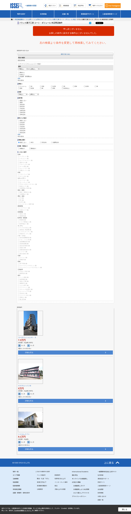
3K (97, 86)
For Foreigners (114, 5)
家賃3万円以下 (41, 482)
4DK (54, 88)
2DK (76, 86)
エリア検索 (16, 475)
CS (22, 198)
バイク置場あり (25, 222)
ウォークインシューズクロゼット (31, 267)
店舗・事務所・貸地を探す (21, 493)
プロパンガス (25, 164)
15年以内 (22, 112)
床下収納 (23, 263)
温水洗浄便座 (25, 245)
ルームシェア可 (25, 291)
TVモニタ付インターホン (28, 184)
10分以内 (22, 128)
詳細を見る (29, 352)
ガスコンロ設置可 (26, 289)
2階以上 (23, 297)
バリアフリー (25, 208)
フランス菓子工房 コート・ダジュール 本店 (62, 19)
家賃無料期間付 (42, 486)
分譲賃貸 (40, 489)
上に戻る (109, 462)
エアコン (23, 257)
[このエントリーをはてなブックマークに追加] (90, 23)
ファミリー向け (25, 295)
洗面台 (23, 247)
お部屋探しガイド (79, 486)
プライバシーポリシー (79, 496)
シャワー (23, 251)
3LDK (32, 88)
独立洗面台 (24, 253)
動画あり (33, 148)
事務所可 (23, 283)
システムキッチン (26, 231)
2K (64, 86)
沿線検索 (16, 479)
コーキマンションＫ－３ (27, 337)
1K (31, 86)
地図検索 (16, 482)
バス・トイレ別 (25, 239)
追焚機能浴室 (25, 241)
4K (42, 88)
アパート (22, 64)
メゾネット (24, 156)
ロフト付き (24, 176)
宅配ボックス (25, 170)
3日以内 (44, 142)
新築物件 (57, 475)
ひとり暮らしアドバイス (81, 493)
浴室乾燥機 (24, 243)
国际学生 (75, 475)
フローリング (25, 174)
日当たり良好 (25, 271)
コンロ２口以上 (25, 227)
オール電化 (24, 166)
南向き (23, 214)
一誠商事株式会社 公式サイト (107, 472)
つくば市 (28, 19)
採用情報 (100, 493)
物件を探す (21, 14)
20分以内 (22, 132)
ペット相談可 (41, 475)
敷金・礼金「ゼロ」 (43, 478)
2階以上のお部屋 (60, 489)
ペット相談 (24, 277)
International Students (80, 472)
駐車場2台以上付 (60, 478)
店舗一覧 (65, 14)
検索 (19, 78)
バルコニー (24, 158)
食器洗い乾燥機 (25, 230)
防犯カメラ (24, 186)
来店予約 (81, 5)
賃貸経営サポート (87, 14)
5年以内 (22, 106)
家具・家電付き (25, 192)
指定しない (23, 100)
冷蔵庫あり (24, 194)
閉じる (124, 509)
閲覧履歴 (66, 5)
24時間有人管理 (25, 188)
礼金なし (22, 74)
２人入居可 (24, 285)
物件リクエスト (98, 5)
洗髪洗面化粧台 (25, 249)
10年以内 (22, 110)
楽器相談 (23, 279)
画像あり (22, 148)
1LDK (54, 86)
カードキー (24, 180)
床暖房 (23, 259)
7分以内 (22, 126)
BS (22, 200)
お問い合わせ (102, 496)
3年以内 (22, 104)
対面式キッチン (25, 234)
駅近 (56, 486)
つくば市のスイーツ (39, 19)
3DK (21, 88)
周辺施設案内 (19, 19)
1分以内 (22, 122)
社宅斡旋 (43, 14)
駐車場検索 (16, 486)
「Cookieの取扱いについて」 (22, 510)
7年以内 (22, 108)
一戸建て (38, 64)
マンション (30, 64)
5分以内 (22, 124)
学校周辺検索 (17, 489)
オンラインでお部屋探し (80, 479)
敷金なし (22, 72)
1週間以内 (56, 142)
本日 (32, 142)
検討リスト (52, 5)
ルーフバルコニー (26, 160)
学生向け (23, 293)
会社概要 (100, 489)
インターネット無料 (27, 204)
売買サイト (101, 482)
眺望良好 (23, 273)
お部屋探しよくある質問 (81, 489)
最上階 (23, 299)
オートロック (25, 182)
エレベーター (25, 168)
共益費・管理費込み (26, 76)
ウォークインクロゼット (28, 265)
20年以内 (22, 114)
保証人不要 (24, 281)
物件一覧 (16, 472)
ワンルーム (23, 86)
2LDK (87, 86)
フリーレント (25, 287)
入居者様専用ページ (109, 14)
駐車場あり (24, 224)
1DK (43, 86)
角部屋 (23, 216)
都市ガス (23, 162)
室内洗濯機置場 (25, 237)
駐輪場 (23, 220)
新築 (21, 102)
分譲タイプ (24, 210)
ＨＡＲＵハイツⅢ (24, 386)
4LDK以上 (66, 88)
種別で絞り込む (65, 54)
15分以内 (22, 130)
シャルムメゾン (24, 434)
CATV (22, 202)
